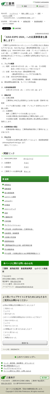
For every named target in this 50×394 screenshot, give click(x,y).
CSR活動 (7, 221)
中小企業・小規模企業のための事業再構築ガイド (22, 253)
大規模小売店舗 (10, 237)
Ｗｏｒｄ (27, 171)
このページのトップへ (26, 357)
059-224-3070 (6, 383)
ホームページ (28, 159)
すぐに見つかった (11, 332)
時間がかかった (11, 337)
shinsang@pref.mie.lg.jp (24, 287)
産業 (39, 13)
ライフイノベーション (12, 225)
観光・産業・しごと (28, 13)
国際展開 (7, 189)
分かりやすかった (11, 320)
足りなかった (10, 314)
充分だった (9, 308)
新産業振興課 (38, 21)
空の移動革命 (9, 249)
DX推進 (7, 205)
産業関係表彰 (9, 241)
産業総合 (7, 185)
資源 (6, 213)
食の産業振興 (9, 193)
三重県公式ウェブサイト (8, 4)
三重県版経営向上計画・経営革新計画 (18, 245)
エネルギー (8, 201)
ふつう (7, 311)
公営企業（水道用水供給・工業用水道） (19, 229)
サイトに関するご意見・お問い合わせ (17, 371)
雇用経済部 (26, 21)
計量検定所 (8, 217)
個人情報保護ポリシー (11, 366)
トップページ (14, 13)
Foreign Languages (41, 2)
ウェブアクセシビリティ (12, 368)
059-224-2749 (15, 281)
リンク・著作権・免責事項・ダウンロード (18, 363)
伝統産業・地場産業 (11, 233)
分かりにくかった (11, 326)
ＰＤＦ (26, 163)
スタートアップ (10, 209)
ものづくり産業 (7, 16)
